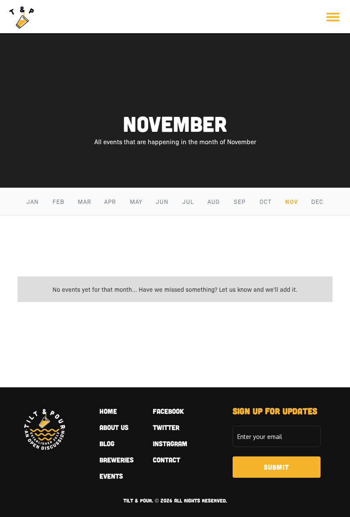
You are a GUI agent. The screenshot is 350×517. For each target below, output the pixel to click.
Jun (162, 201)
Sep (239, 201)
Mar (84, 201)
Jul (188, 201)
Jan (32, 201)
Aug (213, 201)
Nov (291, 201)
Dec (317, 201)
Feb (58, 201)
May (136, 201)
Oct (265, 201)
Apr (110, 201)
